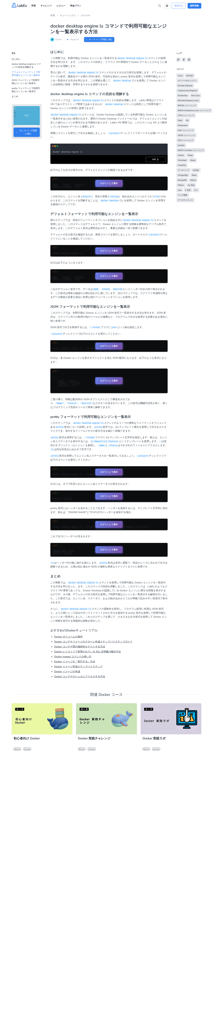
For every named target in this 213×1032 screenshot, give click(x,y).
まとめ (15, 96)
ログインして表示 (109, 183)
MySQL (196, 170)
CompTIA (182, 165)
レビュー (61, 5)
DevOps (189, 75)
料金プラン (75, 5)
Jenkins (181, 155)
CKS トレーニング (185, 140)
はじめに (16, 59)
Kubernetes (182, 125)
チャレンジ (46, 5)
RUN (154, 159)
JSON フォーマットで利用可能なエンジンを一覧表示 (26, 82)
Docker (85, 15)
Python (181, 185)
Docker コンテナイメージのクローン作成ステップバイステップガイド (93, 641)
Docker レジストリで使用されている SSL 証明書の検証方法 (87, 651)
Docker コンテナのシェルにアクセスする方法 (79, 676)
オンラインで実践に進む (101, 39)
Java (179, 190)
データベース (183, 170)
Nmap (190, 155)
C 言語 (188, 190)
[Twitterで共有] (178, 60)
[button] (167, 6)
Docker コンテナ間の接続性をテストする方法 (79, 646)
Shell (180, 120)
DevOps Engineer (185, 85)
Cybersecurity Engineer (187, 90)
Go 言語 (191, 185)
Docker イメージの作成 (67, 671)
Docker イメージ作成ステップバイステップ (78, 666)
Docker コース (111, 694)
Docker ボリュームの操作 (68, 636)
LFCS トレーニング (186, 115)
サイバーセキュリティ (187, 80)
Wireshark (182, 160)
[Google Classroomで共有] (189, 60)
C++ (196, 190)
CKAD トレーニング (186, 135)
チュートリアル (68, 15)
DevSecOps (183, 95)
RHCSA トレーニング (187, 105)
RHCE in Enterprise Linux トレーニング (194, 110)
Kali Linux (195, 95)
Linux (180, 75)
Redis (194, 175)
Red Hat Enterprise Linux (188, 100)
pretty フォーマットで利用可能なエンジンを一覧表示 (26, 90)
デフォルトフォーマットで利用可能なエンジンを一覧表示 (26, 74)
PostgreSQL (183, 175)
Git (187, 120)
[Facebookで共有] (184, 60)
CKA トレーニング (186, 130)
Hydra (192, 160)
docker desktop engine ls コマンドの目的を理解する (26, 66)
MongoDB (182, 180)
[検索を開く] (159, 6)
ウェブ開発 (182, 195)
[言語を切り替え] (167, 6)
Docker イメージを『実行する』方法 (74, 661)
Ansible (181, 145)
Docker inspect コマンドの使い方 (72, 656)
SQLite (193, 180)
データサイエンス (185, 200)
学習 (33, 5)
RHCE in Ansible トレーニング (191, 150)
